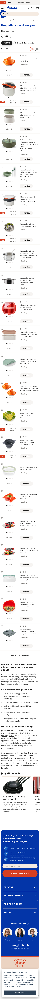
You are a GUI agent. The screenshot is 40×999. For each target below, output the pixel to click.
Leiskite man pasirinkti (13, 987)
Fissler (11, 736)
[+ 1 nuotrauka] (9, 173)
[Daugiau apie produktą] (9, 89)
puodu (12, 755)
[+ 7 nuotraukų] (9, 227)
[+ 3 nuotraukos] (9, 200)
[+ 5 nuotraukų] (9, 143)
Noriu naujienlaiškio (20, 873)
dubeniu (20, 755)
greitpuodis (6, 765)
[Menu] (2, 8)
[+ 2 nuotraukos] (9, 62)
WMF (24, 733)
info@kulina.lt (20, 945)
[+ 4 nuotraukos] (9, 116)
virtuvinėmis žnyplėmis (24, 758)
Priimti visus (20, 993)
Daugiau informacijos (24, 984)
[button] (20, 43)
